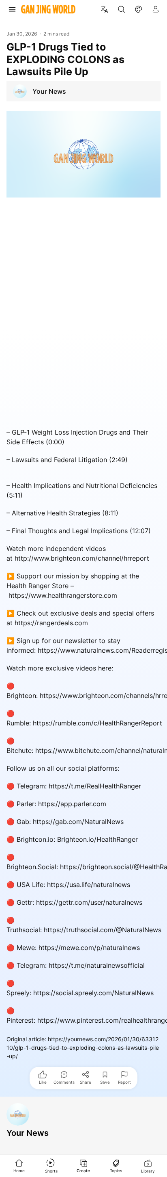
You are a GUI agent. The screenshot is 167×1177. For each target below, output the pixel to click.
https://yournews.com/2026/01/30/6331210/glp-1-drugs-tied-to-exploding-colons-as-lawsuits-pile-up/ (82, 1047)
